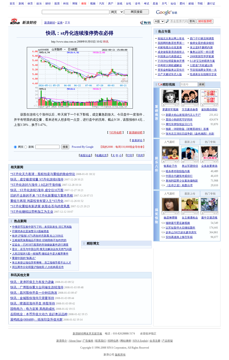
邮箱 (191, 3)
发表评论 (137, 140)
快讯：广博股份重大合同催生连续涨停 (37, 287)
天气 (164, 3)
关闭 (140, 155)
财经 (48, 3)
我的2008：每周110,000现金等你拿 (122, 146)
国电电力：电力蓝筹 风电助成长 (32, 309)
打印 (129, 155)
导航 (200, 3)
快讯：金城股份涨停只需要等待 (32, 298)
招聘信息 (113, 340)
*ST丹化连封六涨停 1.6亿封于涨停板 (35, 184)
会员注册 (155, 340)
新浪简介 (61, 340)
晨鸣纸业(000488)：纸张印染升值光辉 (36, 319)
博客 (75, 3)
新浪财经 (49, 22)
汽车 (101, 3)
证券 (60, 22)
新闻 (21, 3)
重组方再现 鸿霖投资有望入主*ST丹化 (37, 201)
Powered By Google (82, 146)
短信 (173, 3)
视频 (92, 3)
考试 (146, 3)
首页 (12, 3)
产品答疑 (167, 340)
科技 (66, 3)
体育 (30, 3)
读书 (137, 3)
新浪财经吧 (135, 132)
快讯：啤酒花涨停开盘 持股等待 (32, 303)
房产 (110, 3)
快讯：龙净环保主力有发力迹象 (32, 282)
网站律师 (125, 340)
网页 (20, 146)
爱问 (182, 3)
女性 (128, 3)
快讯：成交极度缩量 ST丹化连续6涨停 (37, 179)
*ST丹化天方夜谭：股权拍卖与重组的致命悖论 (42, 174)
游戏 (119, 3)
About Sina (75, 340)
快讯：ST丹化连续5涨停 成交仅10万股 (37, 190)
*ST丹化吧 (115, 132)
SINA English (140, 340)
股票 (57, 3)
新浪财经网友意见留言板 (87, 333)
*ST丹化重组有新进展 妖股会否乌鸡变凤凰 (40, 206)
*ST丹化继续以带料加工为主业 (31, 211)
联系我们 (100, 340)
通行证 (211, 3)
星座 (155, 3)
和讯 (105, 41)
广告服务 (88, 340)
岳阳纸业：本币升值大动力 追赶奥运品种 (39, 314)
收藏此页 (101, 155)
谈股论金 (85, 155)
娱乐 (39, 3)
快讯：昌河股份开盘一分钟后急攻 (33, 292)
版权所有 (120, 354)
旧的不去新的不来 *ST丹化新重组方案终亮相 (41, 195)
